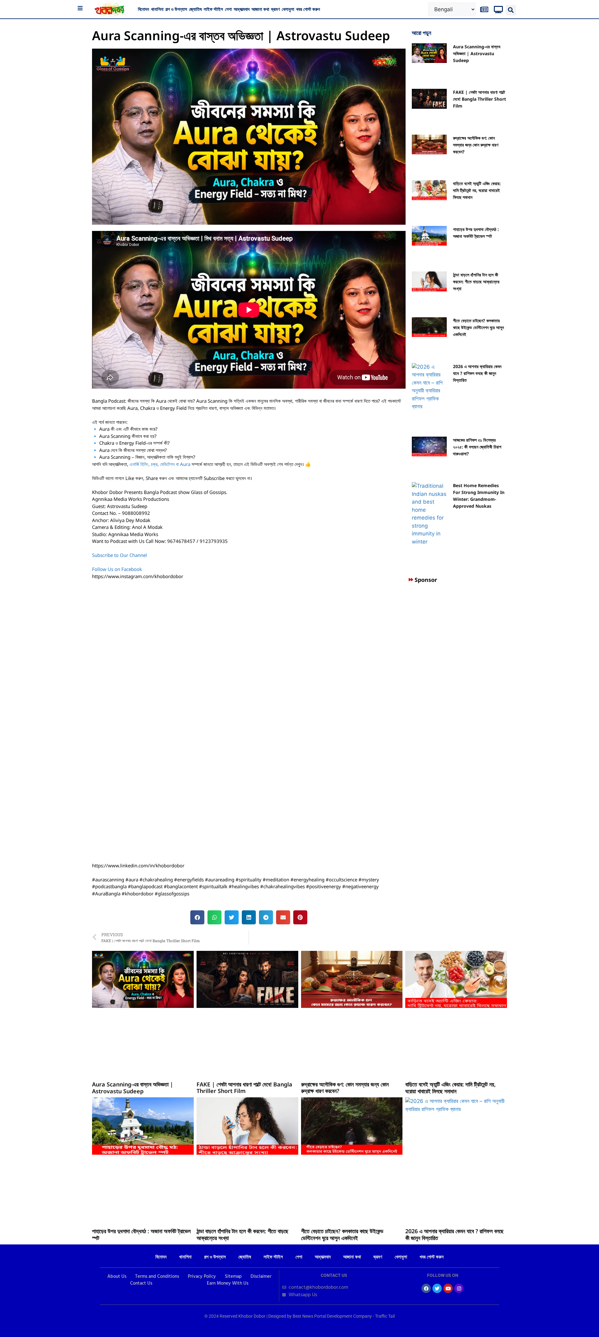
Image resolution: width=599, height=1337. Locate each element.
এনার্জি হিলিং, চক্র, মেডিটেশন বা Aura (159, 464)
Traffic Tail (385, 1316)
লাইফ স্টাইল (213, 9)
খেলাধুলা (288, 9)
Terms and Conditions (157, 1276)
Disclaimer (261, 1276)
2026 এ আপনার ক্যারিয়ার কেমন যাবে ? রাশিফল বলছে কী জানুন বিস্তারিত (477, 373)
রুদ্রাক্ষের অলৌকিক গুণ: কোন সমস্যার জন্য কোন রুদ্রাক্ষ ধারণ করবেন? (475, 145)
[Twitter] (437, 1288)
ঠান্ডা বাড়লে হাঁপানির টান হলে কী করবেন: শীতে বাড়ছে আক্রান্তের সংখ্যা (476, 281)
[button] (511, 10)
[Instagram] (459, 1288)
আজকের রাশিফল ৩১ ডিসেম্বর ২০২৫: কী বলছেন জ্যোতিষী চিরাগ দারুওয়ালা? (477, 447)
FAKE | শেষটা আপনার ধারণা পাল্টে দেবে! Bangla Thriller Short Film (479, 99)
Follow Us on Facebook (117, 569)
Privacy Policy (202, 1276)
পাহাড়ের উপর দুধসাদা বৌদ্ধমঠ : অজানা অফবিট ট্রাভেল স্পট (141, 1234)
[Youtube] (448, 1288)
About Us (116, 1276)
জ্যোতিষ (195, 9)
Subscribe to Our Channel (120, 555)
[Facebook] (426, 1288)
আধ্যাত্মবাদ (242, 9)
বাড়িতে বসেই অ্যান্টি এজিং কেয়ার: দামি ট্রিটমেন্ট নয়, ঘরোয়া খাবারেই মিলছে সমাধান (477, 190)
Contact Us (141, 1283)
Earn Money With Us (227, 1283)
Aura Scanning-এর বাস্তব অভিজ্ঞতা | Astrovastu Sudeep (476, 53)
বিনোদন (143, 9)
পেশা (228, 9)
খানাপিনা (157, 9)
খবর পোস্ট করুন (308, 9)
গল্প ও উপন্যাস (176, 9)
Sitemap (233, 1276)
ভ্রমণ (275, 9)
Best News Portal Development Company (332, 1316)
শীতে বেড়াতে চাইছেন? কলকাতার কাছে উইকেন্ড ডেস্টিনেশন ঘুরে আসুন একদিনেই (478, 327)
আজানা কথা (260, 9)
